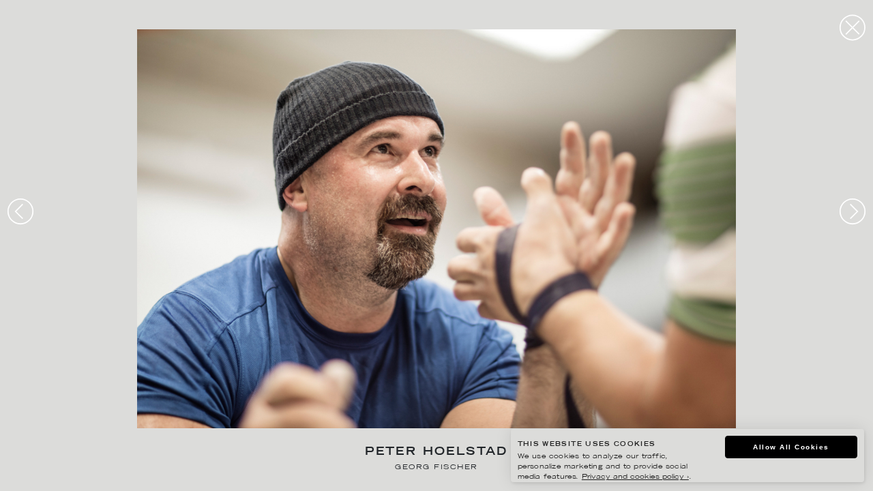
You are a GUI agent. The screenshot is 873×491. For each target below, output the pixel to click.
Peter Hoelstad (436, 452)
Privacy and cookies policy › (635, 477)
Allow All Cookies (791, 447)
